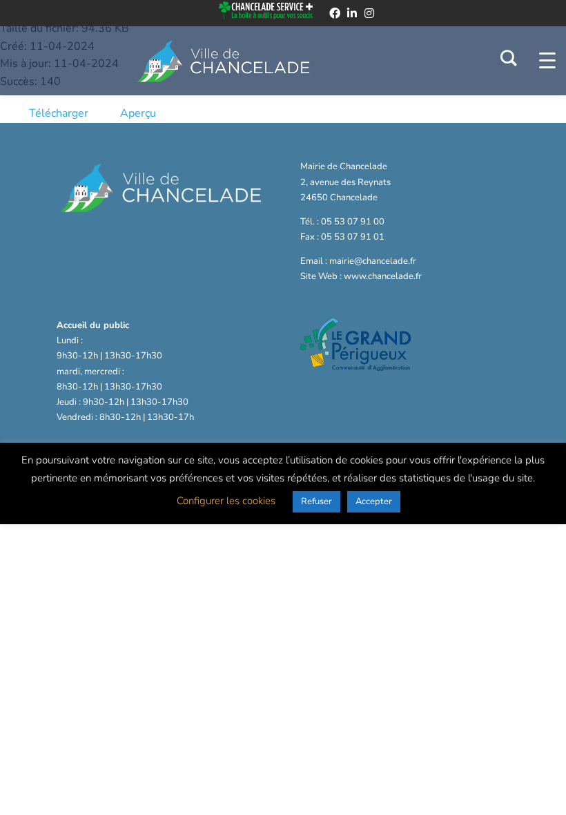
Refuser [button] (316, 501)
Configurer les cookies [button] (226, 501)
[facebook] (334, 13)
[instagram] (369, 13)
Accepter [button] (373, 501)
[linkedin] (352, 13)
